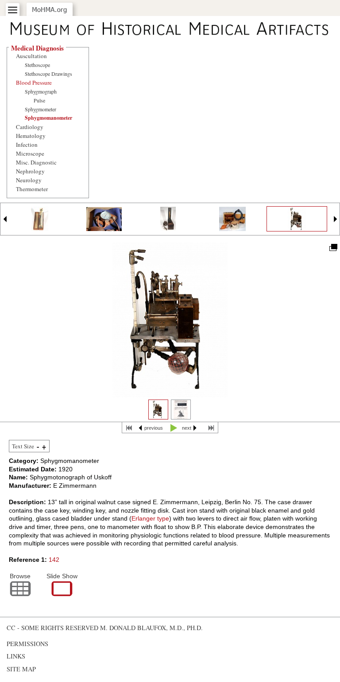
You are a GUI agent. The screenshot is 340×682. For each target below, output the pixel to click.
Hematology (31, 136)
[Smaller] (38, 447)
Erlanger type (150, 518)
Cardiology (29, 127)
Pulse (39, 100)
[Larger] (44, 447)
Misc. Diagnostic (36, 162)
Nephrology (30, 171)
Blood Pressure (34, 82)
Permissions (27, 643)
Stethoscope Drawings (48, 73)
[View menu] (12, 10)
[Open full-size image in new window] (332, 246)
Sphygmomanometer (48, 118)
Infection (27, 145)
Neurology (29, 180)
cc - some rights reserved (52, 627)
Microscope (30, 153)
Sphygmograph (41, 91)
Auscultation (31, 56)
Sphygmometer (40, 109)
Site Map (21, 669)
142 (54, 559)
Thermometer (32, 189)
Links (16, 656)
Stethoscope (37, 64)
